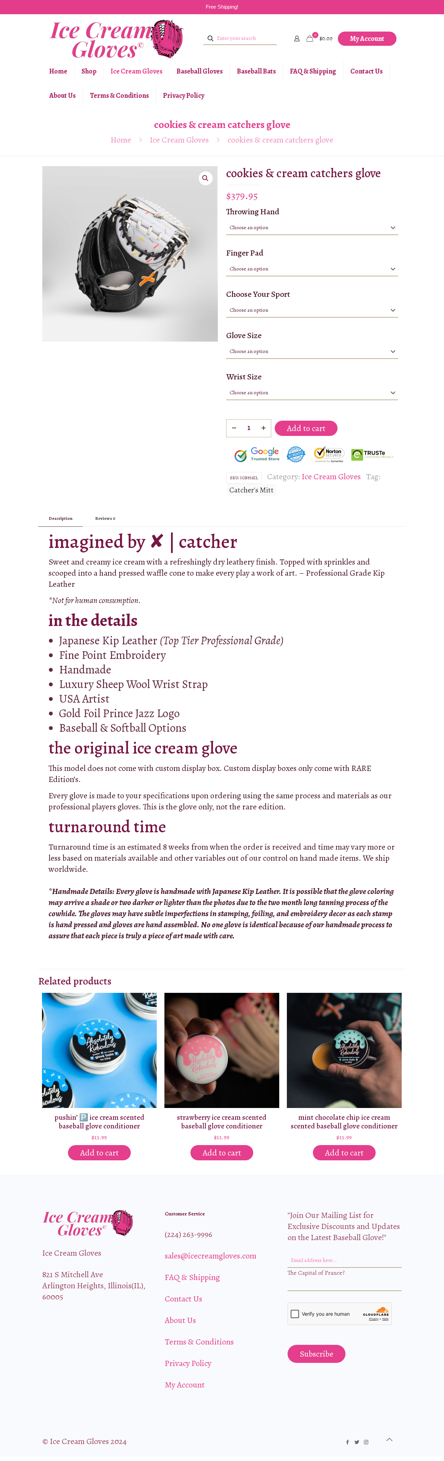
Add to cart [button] (99, 1152)
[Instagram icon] (366, 1442)
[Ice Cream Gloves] (116, 38)
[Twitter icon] (356, 1442)
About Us (180, 1320)
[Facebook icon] (347, 1442)
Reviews (105, 518)
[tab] (60, 518)
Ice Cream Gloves (179, 139)
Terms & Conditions (199, 1341)
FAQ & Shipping (192, 1277)
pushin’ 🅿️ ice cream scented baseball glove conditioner (99, 1121)
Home (121, 139)
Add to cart (306, 428)
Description (60, 518)
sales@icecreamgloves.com (210, 1255)
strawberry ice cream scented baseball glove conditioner (221, 1121)
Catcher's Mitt (251, 490)
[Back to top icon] (389, 1440)
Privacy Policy (188, 1363)
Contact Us (183, 1298)
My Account (367, 38)
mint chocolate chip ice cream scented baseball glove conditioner (344, 1121)
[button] (206, 178)
